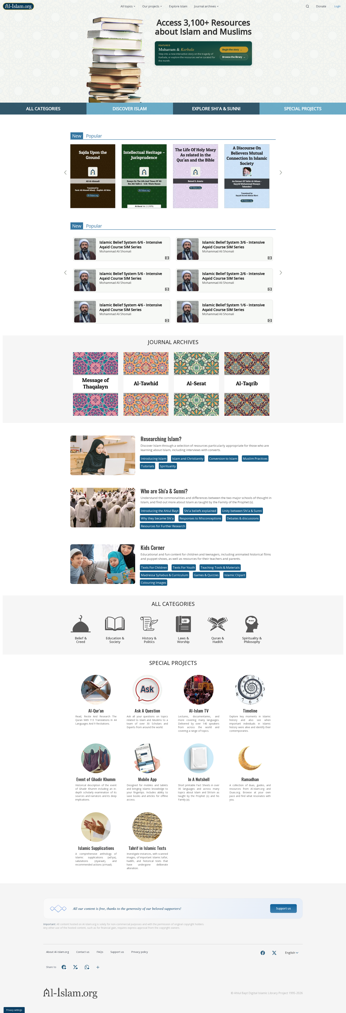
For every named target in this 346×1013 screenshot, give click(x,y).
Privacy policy (139, 952)
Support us (283, 908)
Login (337, 6)
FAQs (100, 952)
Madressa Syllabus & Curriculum (164, 575)
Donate (321, 6)
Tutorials (147, 466)
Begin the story (232, 49)
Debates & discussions (243, 518)
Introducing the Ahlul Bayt (159, 511)
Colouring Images (153, 583)
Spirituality (168, 466)
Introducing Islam (153, 458)
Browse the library (233, 57)
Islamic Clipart (234, 575)
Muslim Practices (255, 458)
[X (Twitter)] (274, 953)
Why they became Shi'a (157, 518)
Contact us (82, 952)
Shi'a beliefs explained (200, 511)
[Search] (307, 6)
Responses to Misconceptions (200, 518)
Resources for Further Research (163, 526)
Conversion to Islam (223, 458)
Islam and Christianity (187, 458)
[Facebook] (263, 953)
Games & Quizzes (206, 575)
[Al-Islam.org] (20, 6)
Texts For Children (154, 567)
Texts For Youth (184, 567)
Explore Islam (178, 6)
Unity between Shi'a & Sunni (242, 511)
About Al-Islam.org (57, 952)
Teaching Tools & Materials (220, 567)
